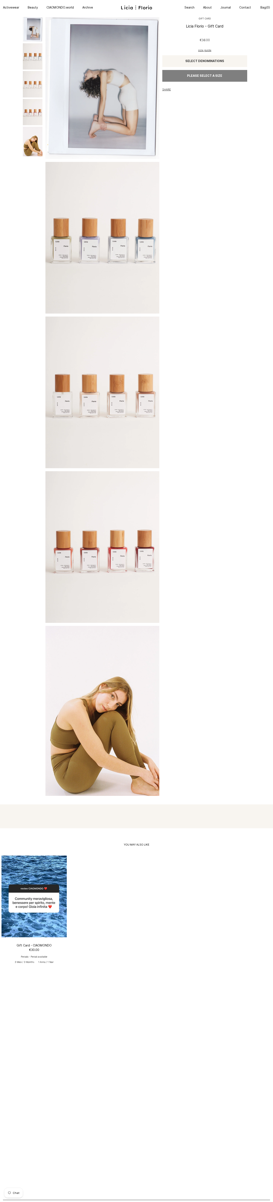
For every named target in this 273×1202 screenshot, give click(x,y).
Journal (225, 7)
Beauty (33, 7)
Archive (87, 7)
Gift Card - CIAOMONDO (34, 945)
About (207, 7)
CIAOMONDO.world (60, 7)
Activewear (11, 7)
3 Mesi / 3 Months (24, 962)
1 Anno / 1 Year (46, 962)
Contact (245, 7)
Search (189, 7)
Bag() (265, 7)
